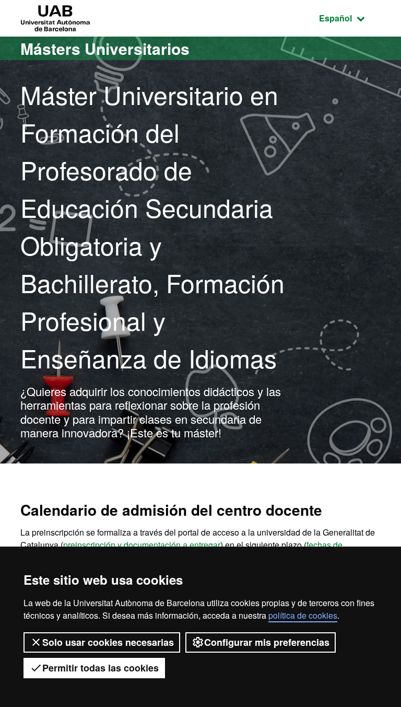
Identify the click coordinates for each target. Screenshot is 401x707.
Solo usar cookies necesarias (108, 642)
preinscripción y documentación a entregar (141, 545)
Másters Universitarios (105, 48)
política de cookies (302, 615)
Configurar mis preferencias (266, 642)
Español (350, 17)
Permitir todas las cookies (100, 668)
